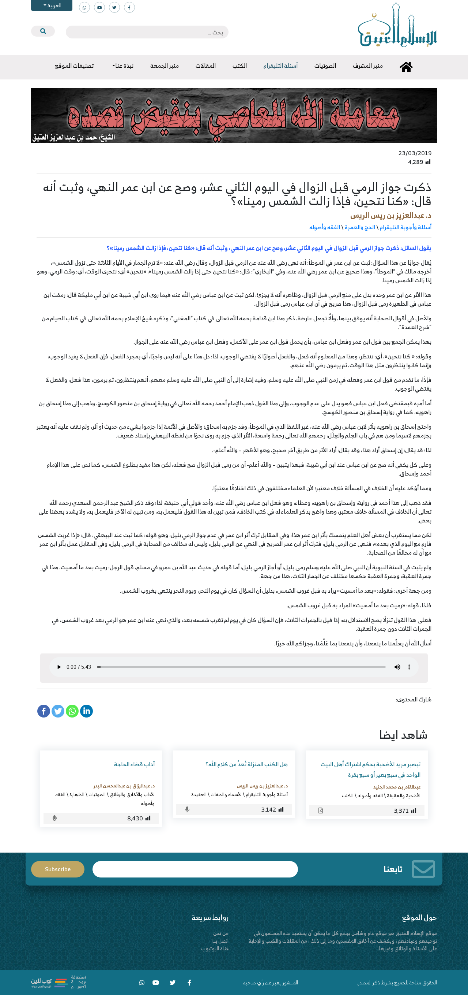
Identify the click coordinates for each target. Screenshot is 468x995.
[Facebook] (43, 711)
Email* (195, 865)
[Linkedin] (86, 711)
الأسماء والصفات (226, 794)
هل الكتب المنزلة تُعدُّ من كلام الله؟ (246, 764)
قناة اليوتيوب (215, 948)
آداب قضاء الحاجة (134, 764)
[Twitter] (58, 711)
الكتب (348, 795)
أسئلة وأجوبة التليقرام (405, 227)
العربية (53, 5)
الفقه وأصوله (324, 227)
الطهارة (76, 794)
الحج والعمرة (360, 227)
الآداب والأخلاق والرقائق (132, 794)
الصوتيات (97, 794)
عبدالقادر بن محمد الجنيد (396, 787)
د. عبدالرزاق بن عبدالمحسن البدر (124, 786)
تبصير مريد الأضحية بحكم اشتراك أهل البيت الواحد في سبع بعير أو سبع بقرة (370, 769)
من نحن (221, 933)
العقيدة (199, 794)
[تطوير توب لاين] (58, 981)
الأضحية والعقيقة (403, 795)
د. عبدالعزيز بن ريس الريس (390, 215)
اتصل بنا (220, 940)
